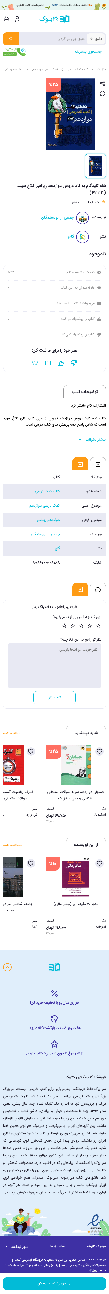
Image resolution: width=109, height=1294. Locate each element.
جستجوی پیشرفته (88, 52)
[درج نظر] (102, 94)
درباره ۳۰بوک (96, 1246)
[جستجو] (11, 38)
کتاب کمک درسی (77, 69)
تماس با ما (57, 1246)
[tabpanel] (54, 520)
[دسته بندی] (102, 19)
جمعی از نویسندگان (57, 217)
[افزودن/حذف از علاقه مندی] (99, 751)
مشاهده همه (12, 733)
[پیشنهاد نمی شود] (74, 363)
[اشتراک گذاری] (102, 83)
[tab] (98, 463)
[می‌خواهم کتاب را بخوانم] (48, 363)
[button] (10, 783)
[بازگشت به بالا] (7, 967)
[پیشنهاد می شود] (61, 363)
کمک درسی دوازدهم (45, 69)
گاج (71, 236)
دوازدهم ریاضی (13, 69)
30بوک (101, 69)
